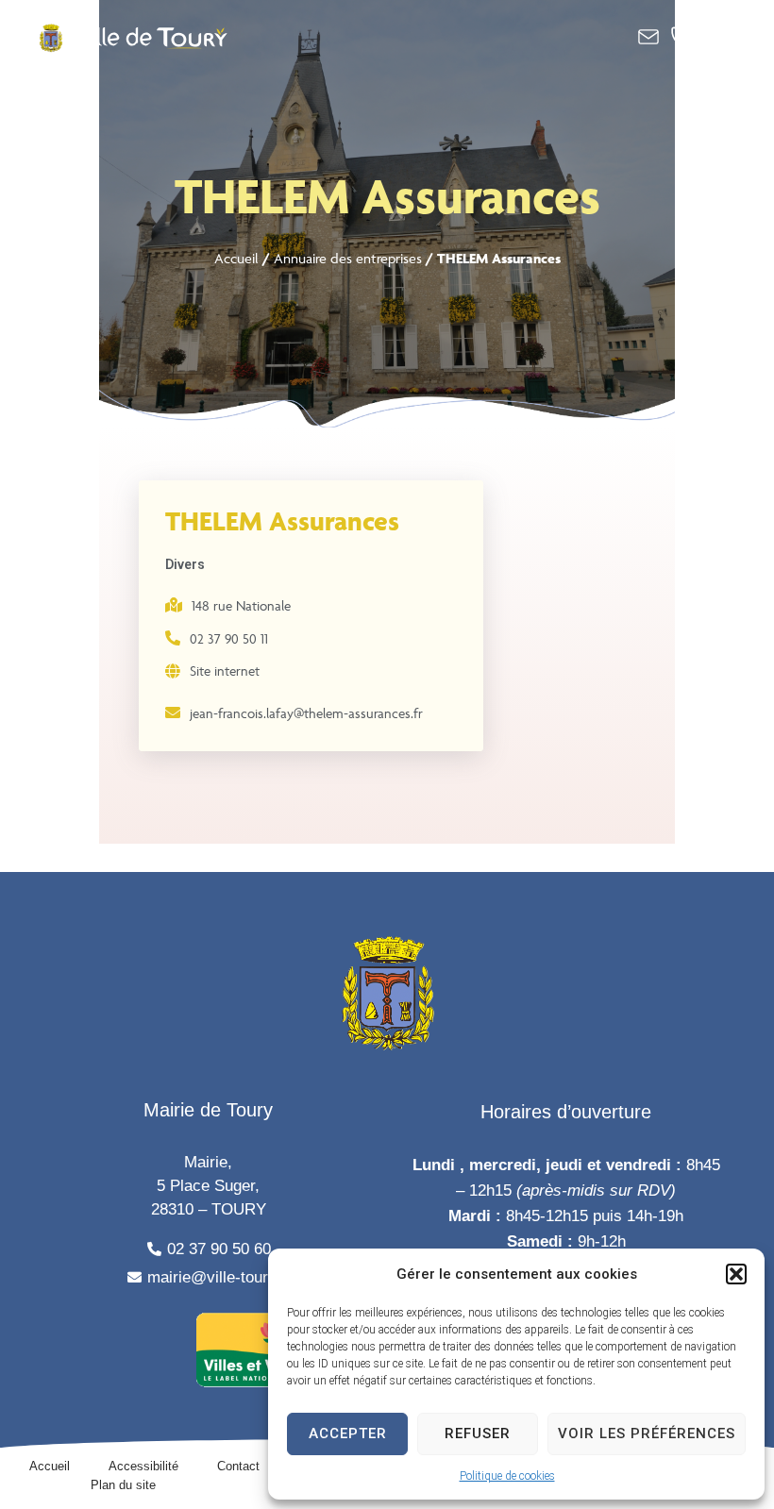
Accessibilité (143, 1466)
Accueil (236, 258)
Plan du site (123, 1485)
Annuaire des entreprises (348, 258)
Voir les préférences (646, 1433)
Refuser (478, 1433)
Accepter (348, 1433)
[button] (736, 1274)
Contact (238, 1466)
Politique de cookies (507, 1476)
